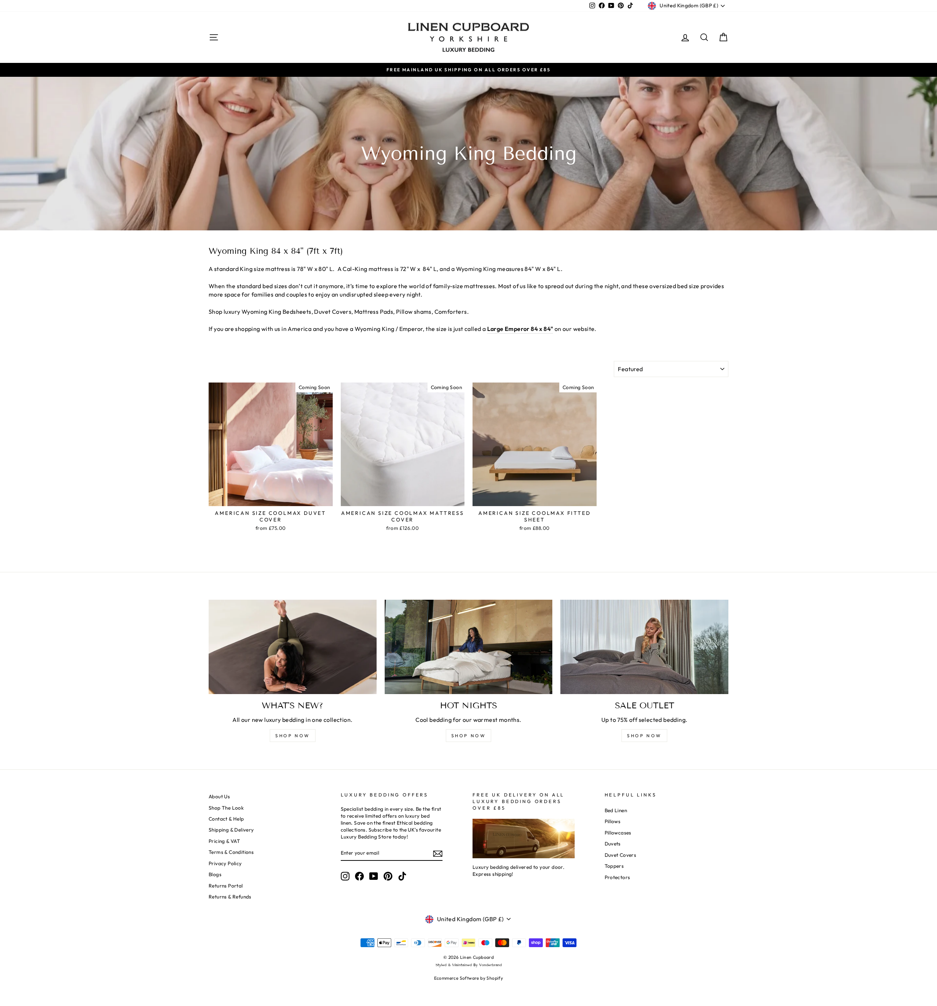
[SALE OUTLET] (644, 647)
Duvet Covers (621, 855)
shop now (292, 735)
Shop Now (644, 735)
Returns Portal (226, 885)
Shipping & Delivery (231, 829)
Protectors (617, 877)
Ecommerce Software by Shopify (468, 978)
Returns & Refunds (230, 896)
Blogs (215, 874)
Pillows (613, 821)
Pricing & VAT (224, 841)
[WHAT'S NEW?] (293, 647)
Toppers (614, 866)
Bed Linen (616, 810)
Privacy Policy (225, 863)
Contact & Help (226, 818)
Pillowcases (618, 832)
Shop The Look (226, 808)
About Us (219, 796)
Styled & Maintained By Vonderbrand (469, 964)
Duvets (613, 843)
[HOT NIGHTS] (469, 647)
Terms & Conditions (231, 852)
